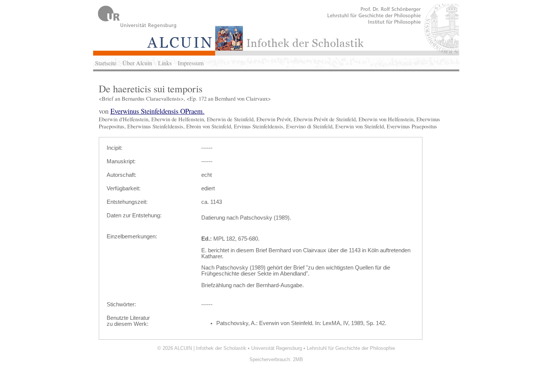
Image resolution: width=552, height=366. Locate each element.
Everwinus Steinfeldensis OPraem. (157, 111)
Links (165, 63)
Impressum (191, 63)
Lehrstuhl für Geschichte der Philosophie (351, 348)
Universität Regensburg (276, 348)
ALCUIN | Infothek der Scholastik (210, 348)
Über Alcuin (137, 63)
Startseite (105, 63)
